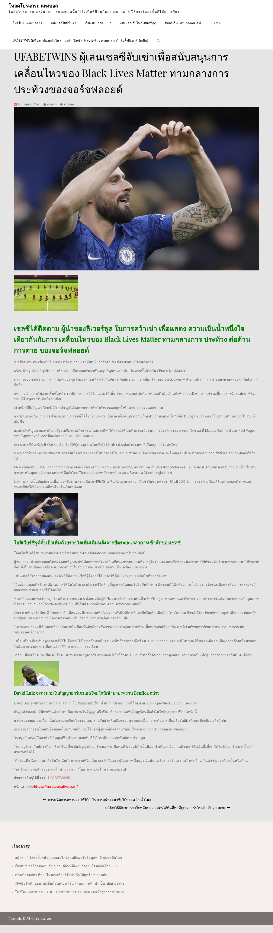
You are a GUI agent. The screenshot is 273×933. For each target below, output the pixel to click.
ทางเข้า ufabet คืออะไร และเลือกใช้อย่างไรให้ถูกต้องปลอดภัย (61, 875)
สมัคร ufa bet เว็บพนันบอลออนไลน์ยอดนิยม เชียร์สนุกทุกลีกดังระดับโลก (68, 857)
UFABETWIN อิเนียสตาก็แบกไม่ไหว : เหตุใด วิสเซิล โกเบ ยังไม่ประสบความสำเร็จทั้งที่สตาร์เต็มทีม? (80, 40)
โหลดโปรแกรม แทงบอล (33, 6)
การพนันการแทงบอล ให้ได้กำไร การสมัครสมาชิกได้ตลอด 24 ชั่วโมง (99, 799)
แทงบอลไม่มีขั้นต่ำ (63, 23)
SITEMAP (216, 23)
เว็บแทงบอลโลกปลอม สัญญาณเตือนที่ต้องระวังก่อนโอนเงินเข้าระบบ (66, 866)
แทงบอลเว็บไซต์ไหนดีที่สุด (138, 23)
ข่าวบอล (69, 104)
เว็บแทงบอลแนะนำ (98, 23)
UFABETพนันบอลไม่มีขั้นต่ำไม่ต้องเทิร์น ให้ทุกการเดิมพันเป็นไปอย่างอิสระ (70, 883)
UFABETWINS (59, 778)
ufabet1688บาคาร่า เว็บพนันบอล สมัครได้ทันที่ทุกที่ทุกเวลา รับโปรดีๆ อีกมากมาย (165, 808)
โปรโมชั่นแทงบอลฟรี (27, 23)
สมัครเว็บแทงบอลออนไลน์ (183, 23)
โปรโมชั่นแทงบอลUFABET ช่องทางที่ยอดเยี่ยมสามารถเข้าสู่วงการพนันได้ (69, 892)
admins (52, 104)
